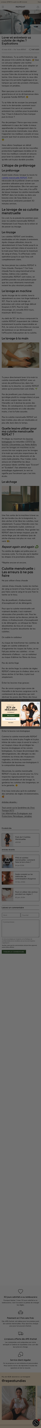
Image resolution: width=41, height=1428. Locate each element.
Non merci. (10, 722)
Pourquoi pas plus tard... (10, 719)
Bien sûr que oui (10, 715)
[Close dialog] (38, 704)
